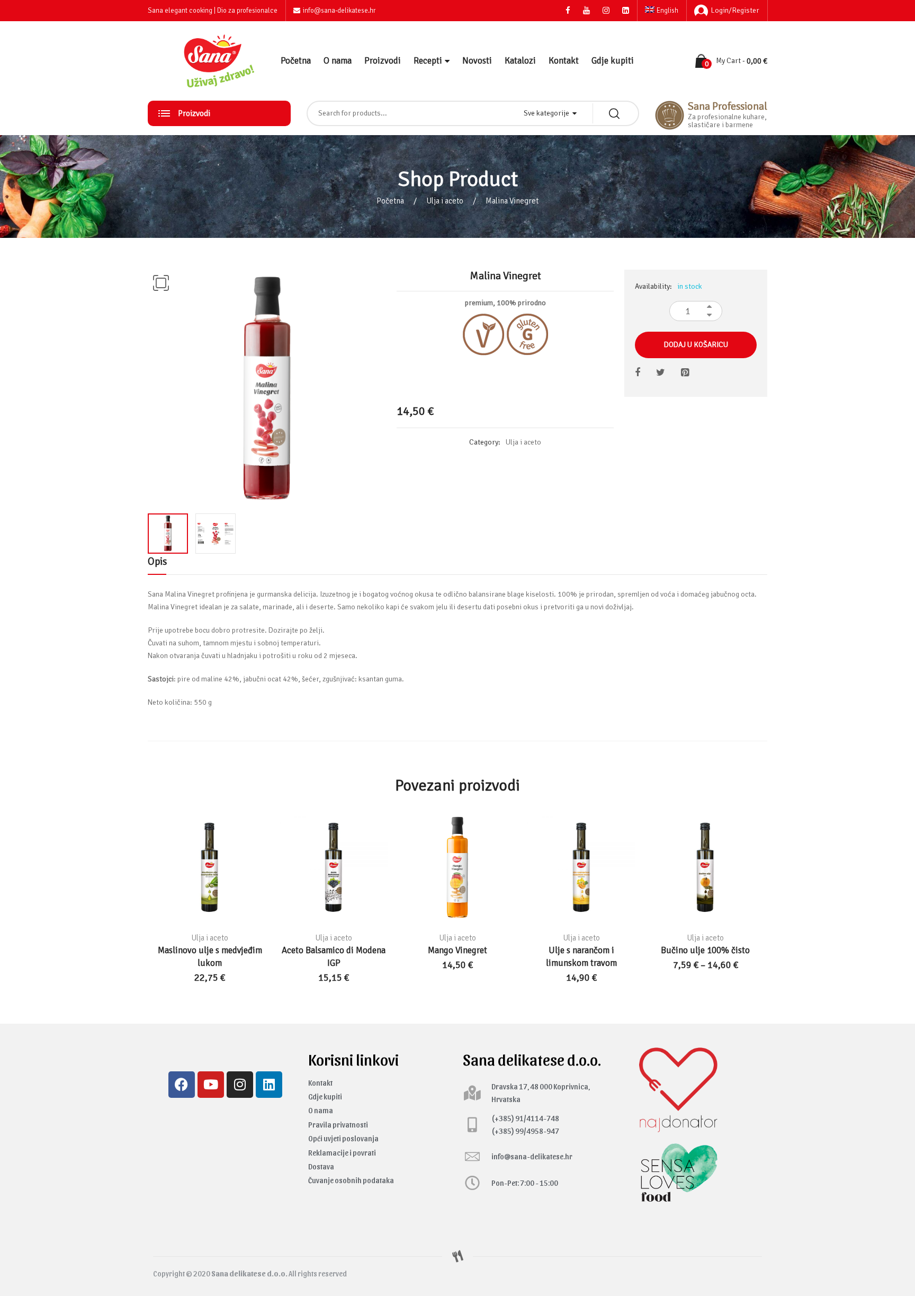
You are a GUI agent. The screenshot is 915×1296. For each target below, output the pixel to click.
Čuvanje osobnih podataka (351, 1180)
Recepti (428, 60)
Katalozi (520, 60)
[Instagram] (240, 1084)
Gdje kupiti (612, 60)
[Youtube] (211, 1084)
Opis (157, 561)
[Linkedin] (269, 1084)
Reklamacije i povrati (342, 1152)
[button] (161, 283)
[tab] (157, 564)
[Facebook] (181, 1084)
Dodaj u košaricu (696, 344)
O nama (338, 60)
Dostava (321, 1166)
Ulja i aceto (444, 201)
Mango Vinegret (457, 950)
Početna (296, 60)
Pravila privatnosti (338, 1124)
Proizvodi (382, 60)
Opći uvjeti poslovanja (343, 1138)
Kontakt (564, 60)
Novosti (477, 60)
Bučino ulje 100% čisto (705, 950)
